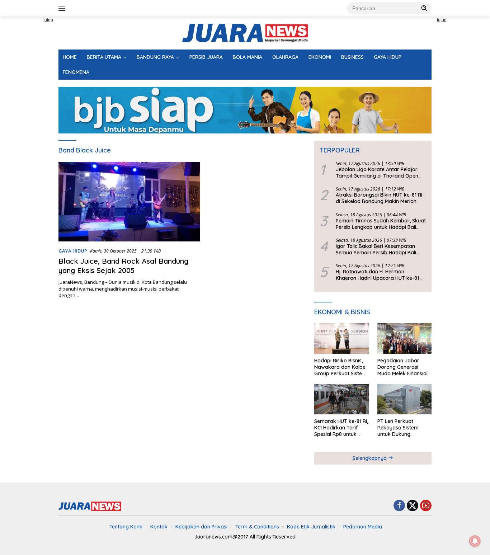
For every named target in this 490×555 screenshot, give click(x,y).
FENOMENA (76, 72)
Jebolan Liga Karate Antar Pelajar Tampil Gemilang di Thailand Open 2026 (377, 172)
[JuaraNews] (245, 32)
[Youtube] (426, 506)
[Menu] (63, 8)
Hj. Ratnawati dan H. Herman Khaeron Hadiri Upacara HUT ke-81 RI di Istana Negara (380, 274)
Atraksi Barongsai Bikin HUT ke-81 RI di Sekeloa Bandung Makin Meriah (379, 198)
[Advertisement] (462, 124)
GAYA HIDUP (387, 57)
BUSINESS (352, 57)
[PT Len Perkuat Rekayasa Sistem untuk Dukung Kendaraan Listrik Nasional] (404, 399)
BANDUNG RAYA (155, 57)
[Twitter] (412, 506)
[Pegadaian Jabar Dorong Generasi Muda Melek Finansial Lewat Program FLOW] (404, 338)
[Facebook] (399, 506)
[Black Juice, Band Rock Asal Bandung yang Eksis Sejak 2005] (129, 201)
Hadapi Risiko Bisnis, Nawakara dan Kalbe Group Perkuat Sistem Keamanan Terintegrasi (340, 367)
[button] (424, 8)
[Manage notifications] (475, 541)
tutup (48, 20)
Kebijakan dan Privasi (201, 526)
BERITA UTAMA (104, 57)
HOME (70, 57)
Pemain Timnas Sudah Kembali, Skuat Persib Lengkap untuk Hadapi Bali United (381, 223)
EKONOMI (319, 57)
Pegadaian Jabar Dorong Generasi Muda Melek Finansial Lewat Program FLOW (403, 367)
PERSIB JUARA (206, 57)
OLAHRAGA (285, 57)
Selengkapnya (370, 458)
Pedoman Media (362, 526)
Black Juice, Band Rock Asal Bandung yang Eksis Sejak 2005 (123, 266)
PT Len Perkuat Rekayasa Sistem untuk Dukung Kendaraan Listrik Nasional (398, 428)
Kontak (159, 526)
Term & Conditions (257, 526)
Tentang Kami (125, 526)
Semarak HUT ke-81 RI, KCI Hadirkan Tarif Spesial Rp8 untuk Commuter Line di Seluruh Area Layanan (341, 428)
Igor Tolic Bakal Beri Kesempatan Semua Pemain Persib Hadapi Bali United (376, 249)
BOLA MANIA (247, 57)
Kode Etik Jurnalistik (311, 526)
